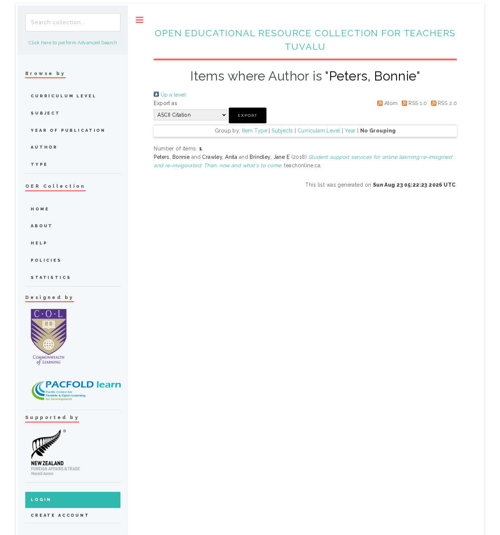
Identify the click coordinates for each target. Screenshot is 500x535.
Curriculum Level (64, 96)
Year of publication (68, 130)
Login (41, 499)
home (40, 209)
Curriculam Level (319, 131)
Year (350, 131)
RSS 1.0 (417, 103)
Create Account (60, 515)
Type (39, 164)
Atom (390, 103)
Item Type (254, 131)
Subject (45, 113)
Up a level (172, 95)
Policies (46, 260)
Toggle (139, 19)
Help (39, 243)
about (42, 226)
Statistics (51, 277)
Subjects (282, 131)
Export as (165, 103)
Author (44, 147)
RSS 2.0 (446, 103)
